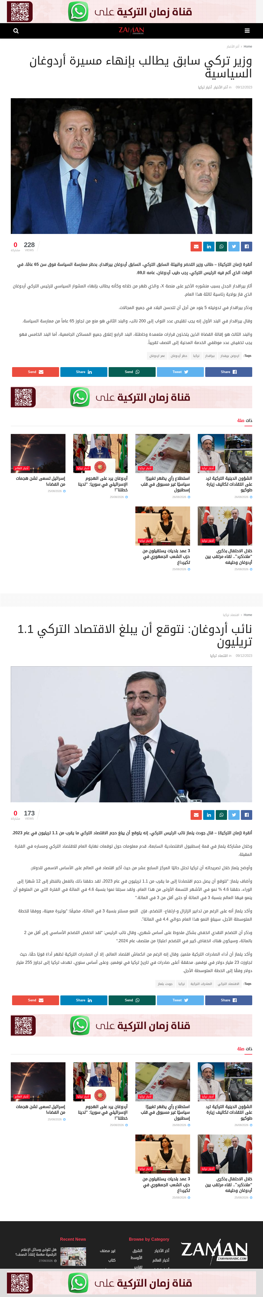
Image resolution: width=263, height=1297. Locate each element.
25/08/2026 (117, 497)
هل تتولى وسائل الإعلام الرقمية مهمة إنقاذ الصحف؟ (36, 1251)
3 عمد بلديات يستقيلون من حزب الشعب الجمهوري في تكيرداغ (166, 556)
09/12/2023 (244, 87)
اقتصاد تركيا (231, 615)
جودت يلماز (165, 984)
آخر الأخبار (233, 46)
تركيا (196, 356)
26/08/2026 (241, 497)
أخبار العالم (21, 468)
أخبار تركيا (205, 87)
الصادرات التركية (201, 984)
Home (248, 46)
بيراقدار (210, 356)
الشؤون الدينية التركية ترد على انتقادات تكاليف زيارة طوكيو (229, 484)
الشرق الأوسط (136, 1254)
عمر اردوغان (157, 356)
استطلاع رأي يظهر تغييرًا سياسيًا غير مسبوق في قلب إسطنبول (165, 484)
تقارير (138, 1267)
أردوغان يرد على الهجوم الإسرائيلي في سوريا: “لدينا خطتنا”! (103, 484)
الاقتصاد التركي (228, 984)
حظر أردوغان (179, 356)
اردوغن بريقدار (230, 356)
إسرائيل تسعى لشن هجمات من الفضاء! (40, 481)
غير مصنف (108, 1250)
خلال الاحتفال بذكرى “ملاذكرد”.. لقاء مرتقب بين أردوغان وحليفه (228, 556)
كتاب (112, 1260)
